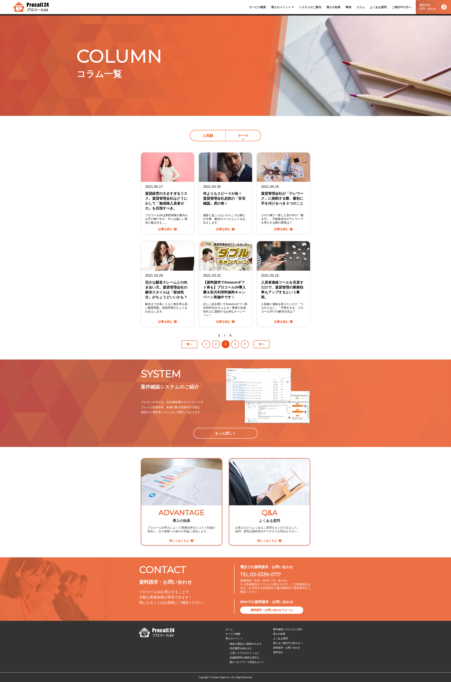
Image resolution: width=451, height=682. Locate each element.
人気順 (208, 136)
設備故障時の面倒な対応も (244, 657)
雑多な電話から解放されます (246, 643)
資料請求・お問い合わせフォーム (272, 609)
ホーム (229, 629)
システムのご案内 (310, 7)
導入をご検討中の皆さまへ (288, 643)
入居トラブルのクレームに (244, 652)
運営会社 (278, 652)
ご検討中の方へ (402, 7)
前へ (189, 344)
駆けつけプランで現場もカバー (247, 662)
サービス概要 (257, 7)
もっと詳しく (225, 433)
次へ (261, 344)
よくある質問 (378, 7)
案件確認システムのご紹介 (288, 629)
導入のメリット (281, 7)
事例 (348, 7)
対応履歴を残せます (241, 648)
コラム (360, 7)
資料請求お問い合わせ (427, 7)
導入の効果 (333, 7)
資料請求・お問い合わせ (286, 647)
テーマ (243, 136)
